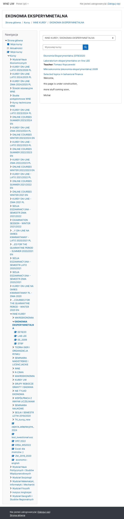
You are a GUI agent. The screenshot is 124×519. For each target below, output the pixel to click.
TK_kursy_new (22, 419)
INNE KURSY (39, 22)
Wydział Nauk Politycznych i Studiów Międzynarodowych (22, 470)
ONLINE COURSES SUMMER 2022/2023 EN (21, 152)
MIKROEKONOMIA (24, 317)
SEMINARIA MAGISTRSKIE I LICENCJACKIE (20, 361)
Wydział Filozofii (21, 488)
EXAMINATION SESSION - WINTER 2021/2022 (20, 223)
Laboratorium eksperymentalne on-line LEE (67, 60)
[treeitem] (20, 270)
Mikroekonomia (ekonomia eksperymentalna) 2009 (71, 69)
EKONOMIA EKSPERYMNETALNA (67, 22)
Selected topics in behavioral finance (63, 74)
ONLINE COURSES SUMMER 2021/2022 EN (21, 184)
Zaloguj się (114, 3)
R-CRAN (19, 372)
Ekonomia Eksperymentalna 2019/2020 (64, 55)
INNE (17, 368)
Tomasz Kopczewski (64, 64)
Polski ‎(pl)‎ (21, 3)
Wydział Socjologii (22, 477)
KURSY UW (21, 380)
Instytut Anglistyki (21, 492)
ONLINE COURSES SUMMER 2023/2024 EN (21, 120)
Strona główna (13, 22)
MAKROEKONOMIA (25, 376)
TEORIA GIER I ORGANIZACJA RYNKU (21, 350)
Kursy (27, 22)
